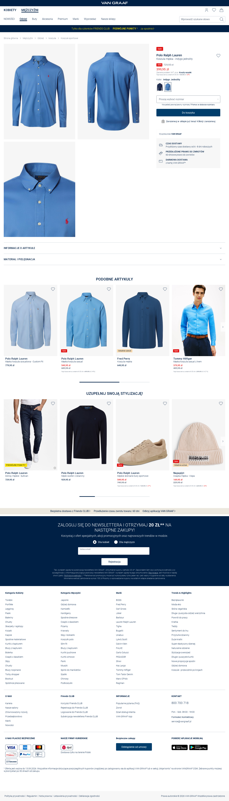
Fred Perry (121, 604)
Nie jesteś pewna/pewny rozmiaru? (188, 105)
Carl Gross (121, 609)
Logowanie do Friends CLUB (74, 712)
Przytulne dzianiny (180, 635)
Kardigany (66, 613)
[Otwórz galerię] (39, 91)
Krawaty (65, 630)
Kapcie (8, 635)
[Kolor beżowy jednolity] (175, 488)
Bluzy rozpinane (13, 670)
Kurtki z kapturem (13, 644)
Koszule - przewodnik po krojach (187, 670)
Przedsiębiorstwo (13, 716)
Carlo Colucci (122, 652)
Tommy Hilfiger (123, 670)
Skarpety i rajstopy (14, 626)
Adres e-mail (85, 549)
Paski (8, 613)
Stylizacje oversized (181, 652)
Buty (34, 18)
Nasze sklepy (108, 18)
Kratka (175, 622)
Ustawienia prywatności (65, 796)
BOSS (118, 600)
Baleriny (9, 617)
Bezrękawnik (178, 600)
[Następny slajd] (223, 327)
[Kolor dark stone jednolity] (7, 484)
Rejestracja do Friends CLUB (74, 707)
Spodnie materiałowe (15, 639)
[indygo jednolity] (168, 91)
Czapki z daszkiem (14, 657)
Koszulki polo (67, 639)
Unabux (120, 635)
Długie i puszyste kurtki (183, 657)
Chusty (8, 622)
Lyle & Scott (121, 639)
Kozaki (8, 630)
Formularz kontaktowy (183, 717)
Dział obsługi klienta (125, 712)
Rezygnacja (153, 573)
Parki (63, 661)
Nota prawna (45, 796)
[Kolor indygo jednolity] (68, 374)
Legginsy (9, 609)
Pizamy (64, 626)
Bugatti (119, 630)
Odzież (23, 18)
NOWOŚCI (9, 18)
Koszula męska (164, 58)
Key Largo (121, 665)
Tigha (119, 626)
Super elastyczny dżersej (183, 644)
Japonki (65, 600)
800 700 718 (180, 703)
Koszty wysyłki (185, 72)
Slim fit (64, 644)
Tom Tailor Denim (124, 674)
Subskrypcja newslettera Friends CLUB (79, 716)
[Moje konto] (206, 10)
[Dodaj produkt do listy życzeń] (218, 56)
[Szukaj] (221, 19)
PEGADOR (121, 657)
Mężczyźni (29, 10)
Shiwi (118, 661)
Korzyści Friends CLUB (71, 703)
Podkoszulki (66, 683)
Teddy (174, 626)
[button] (206, 10)
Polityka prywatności (72, 576)
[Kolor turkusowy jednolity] (191, 374)
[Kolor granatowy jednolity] (119, 370)
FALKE (119, 648)
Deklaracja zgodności (89, 796)
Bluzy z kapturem (13, 648)
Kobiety (10, 10)
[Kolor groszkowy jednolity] (63, 374)
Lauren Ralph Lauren (126, 622)
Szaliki (64, 674)
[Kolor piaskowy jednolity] (119, 488)
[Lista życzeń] (214, 10)
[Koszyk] (221, 10)
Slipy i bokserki (68, 635)
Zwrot (119, 707)
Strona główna (11, 38)
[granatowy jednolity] (159, 91)
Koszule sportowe (69, 38)
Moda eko (176, 604)
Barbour (120, 617)
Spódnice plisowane (14, 683)
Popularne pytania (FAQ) (128, 703)
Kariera (8, 703)
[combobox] (188, 99)
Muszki (64, 665)
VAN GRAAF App (124, 716)
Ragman (120, 683)
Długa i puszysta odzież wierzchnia (188, 613)
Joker (119, 613)
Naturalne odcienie (181, 648)
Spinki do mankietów (71, 670)
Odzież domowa (68, 604)
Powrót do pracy (180, 617)
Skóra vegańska (179, 609)
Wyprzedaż (90, 18)
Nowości (9, 725)
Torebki (8, 600)
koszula (52, 38)
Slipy (7, 661)
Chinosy (65, 678)
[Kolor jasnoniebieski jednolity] (7, 370)
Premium (63, 18)
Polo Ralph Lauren (169, 55)
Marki (76, 18)
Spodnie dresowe (69, 617)
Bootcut (9, 678)
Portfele (9, 604)
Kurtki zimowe (67, 657)
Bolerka (9, 652)
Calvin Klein (121, 644)
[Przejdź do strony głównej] (114, 3)
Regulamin (32, 796)
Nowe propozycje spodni (183, 661)
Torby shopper (12, 674)
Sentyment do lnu (180, 630)
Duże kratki (177, 639)
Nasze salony (11, 707)
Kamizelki (65, 609)
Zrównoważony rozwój (16, 712)
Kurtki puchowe (68, 652)
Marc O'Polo (122, 678)
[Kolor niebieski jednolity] (185, 374)
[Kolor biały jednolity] (175, 374)
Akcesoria (47, 18)
